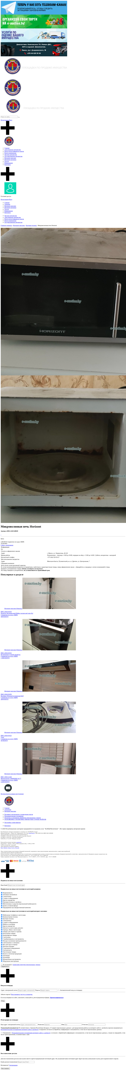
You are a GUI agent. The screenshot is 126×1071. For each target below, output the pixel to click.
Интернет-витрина (10, 159)
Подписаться (5, 966)
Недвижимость (7, 893)
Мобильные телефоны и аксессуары (14, 915)
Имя (63, 1024)
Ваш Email (4, 885)
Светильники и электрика (11, 942)
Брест (2, 847)
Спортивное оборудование (11, 948)
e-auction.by (18, 842)
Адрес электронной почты (9, 990)
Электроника (7, 920)
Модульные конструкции (11, 961)
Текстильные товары (9, 952)
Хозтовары (6, 957)
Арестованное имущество (12, 149)
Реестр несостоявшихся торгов (14, 151)
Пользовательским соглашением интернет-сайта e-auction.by (20, 1029)
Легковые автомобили (10, 894)
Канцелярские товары (10, 935)
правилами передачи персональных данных (26, 964)
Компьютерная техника (10, 917)
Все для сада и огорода (10, 944)
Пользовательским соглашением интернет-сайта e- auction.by (31, 1033)
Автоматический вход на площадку (71, 990)
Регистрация (5, 120)
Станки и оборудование (10, 898)
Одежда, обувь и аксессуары (12, 930)
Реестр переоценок (10, 153)
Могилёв (17, 847)
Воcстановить (5, 1068)
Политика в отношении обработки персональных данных (22, 818)
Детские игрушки (8, 946)
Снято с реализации (7, 545)
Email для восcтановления (9, 1062)
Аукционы (7, 809)
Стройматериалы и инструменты (13, 939)
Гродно (13, 847)
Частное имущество (10, 154)
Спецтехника (7, 896)
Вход (10, 120)
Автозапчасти (7, 950)
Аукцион (7, 204)
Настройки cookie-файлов (12, 822)
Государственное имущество (13, 156)
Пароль (37, 990)
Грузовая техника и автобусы (12, 902)
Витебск (5, 847)
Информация (8, 163)
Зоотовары (6, 955)
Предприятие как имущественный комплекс (17, 907)
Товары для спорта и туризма (12, 931)
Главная (6, 148)
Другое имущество (9, 900)
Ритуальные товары (9, 933)
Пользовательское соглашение (13, 816)
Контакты (7, 164)
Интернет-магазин (10, 158)
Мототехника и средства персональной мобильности (19, 904)
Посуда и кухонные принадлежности (14, 941)
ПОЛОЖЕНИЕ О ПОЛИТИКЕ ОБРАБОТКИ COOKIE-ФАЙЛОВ (25, 819)
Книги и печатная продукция (12, 954)
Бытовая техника (8, 919)
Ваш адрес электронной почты (10, 1024)
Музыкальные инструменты (12, 959)
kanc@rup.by (32, 833)
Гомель (9, 847)
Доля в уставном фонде (10, 906)
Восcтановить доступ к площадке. (22, 994)
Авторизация (13, 1065)
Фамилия (41, 1024)
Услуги (6, 161)
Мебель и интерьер (9, 924)
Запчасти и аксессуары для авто (13, 928)
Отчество (85, 1024)
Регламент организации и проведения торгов (18, 814)
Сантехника (7, 937)
